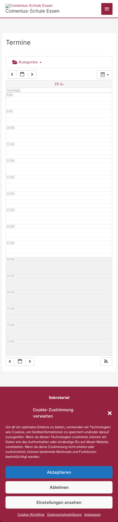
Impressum (92, 514)
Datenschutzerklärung (64, 514)
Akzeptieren (59, 472)
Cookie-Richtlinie (31, 514)
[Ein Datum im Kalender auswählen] (22, 74)
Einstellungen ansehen (59, 502)
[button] (110, 413)
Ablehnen (59, 487)
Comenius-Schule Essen (32, 11)
